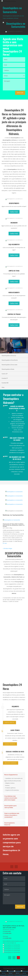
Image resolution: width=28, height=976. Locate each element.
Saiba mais (14, 212)
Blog (11, 528)
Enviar (20, 93)
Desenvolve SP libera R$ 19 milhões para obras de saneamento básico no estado (13, 525)
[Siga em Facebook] (11, 866)
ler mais (5, 543)
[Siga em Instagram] (16, 866)
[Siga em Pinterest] (18, 957)
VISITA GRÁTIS (9, 722)
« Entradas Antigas (7, 548)
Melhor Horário (10, 762)
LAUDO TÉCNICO (10, 743)
